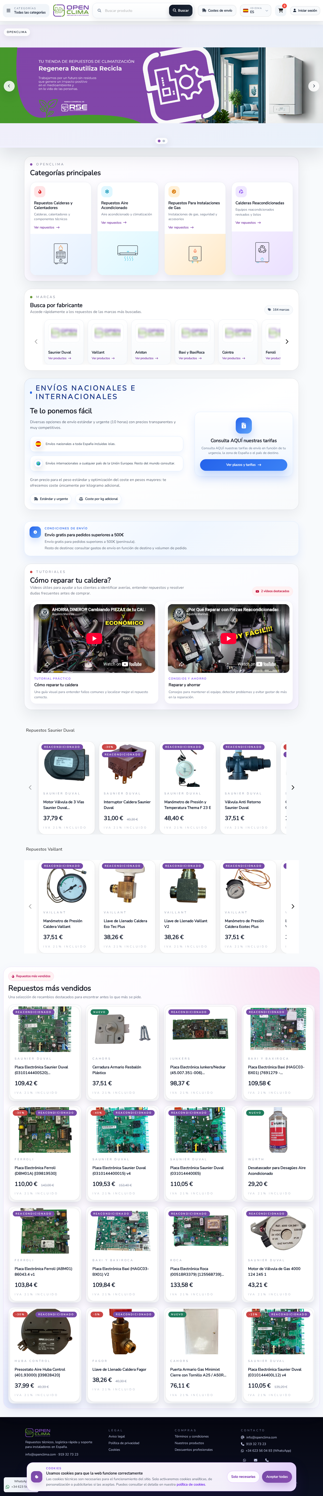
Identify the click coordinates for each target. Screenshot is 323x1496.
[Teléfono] (267, 1460)
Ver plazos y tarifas (241, 464)
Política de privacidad (124, 1443)
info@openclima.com (40, 1454)
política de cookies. (191, 1484)
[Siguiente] (313, 86)
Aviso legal (117, 1436)
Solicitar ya (305, 136)
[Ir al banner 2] (163, 141)
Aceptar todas (277, 1476)
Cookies (114, 1449)
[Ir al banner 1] (159, 141)
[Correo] (255, 1460)
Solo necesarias (243, 1476)
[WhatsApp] (244, 1460)
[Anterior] (9, 86)
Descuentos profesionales (194, 1449)
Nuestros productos (189, 1443)
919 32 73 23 (68, 1454)
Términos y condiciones (192, 1436)
